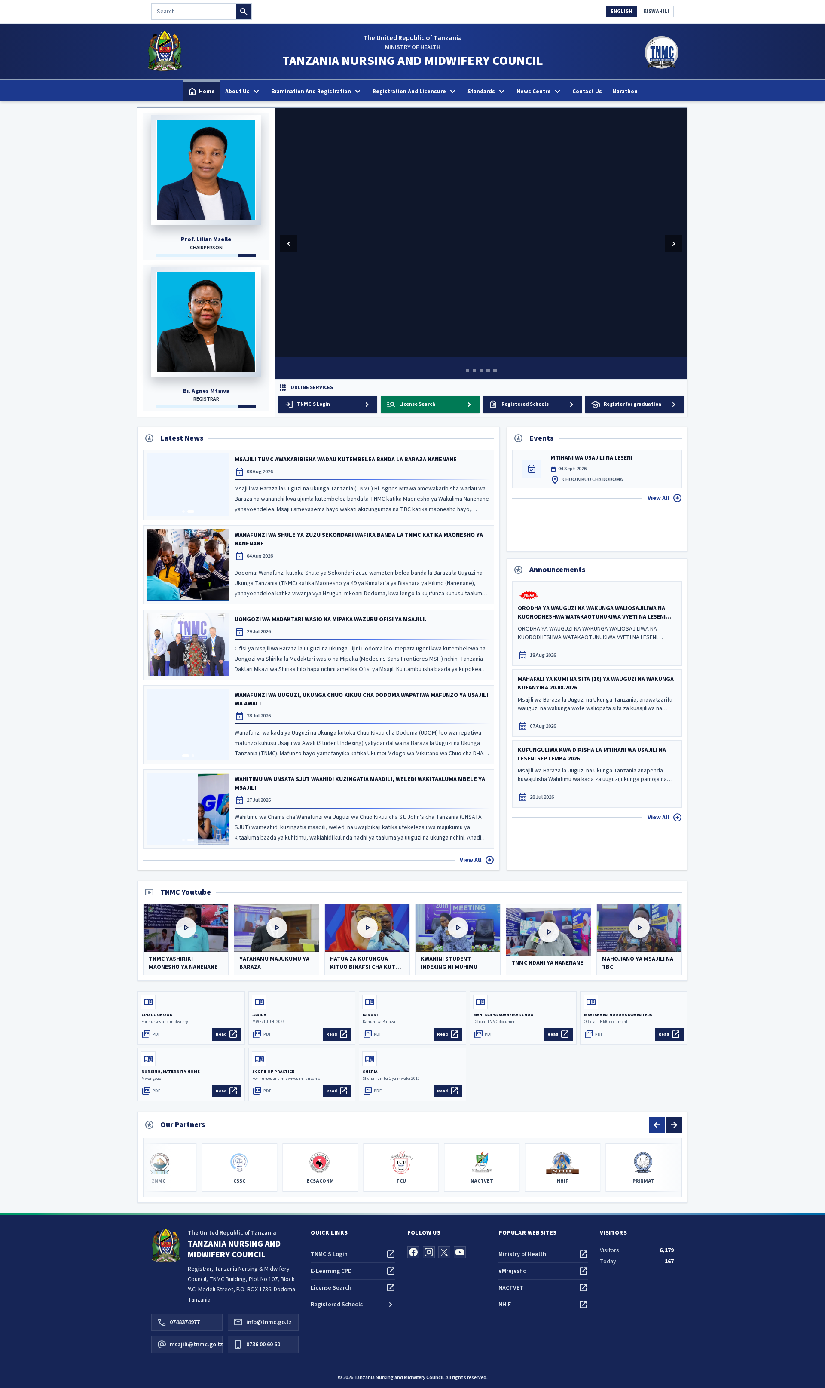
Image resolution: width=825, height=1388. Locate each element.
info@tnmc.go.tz (262, 1322)
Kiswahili (656, 11)
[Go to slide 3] (481, 370)
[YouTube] (460, 1252)
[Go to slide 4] (488, 370)
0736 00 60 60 (256, 1344)
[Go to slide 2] (474, 370)
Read (227, 1034)
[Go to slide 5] (495, 370)
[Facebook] (413, 1252)
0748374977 (178, 1322)
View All (477, 860)
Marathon (625, 91)
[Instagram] (429, 1252)
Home (201, 91)
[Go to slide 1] (467, 370)
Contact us (587, 91)
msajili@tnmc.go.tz (190, 1344)
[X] (444, 1252)
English (621, 11)
